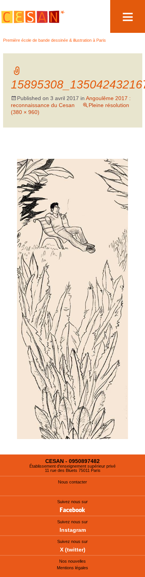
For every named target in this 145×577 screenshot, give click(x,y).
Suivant (117, 151)
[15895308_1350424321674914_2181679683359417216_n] (72, 298)
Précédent (32, 151)
